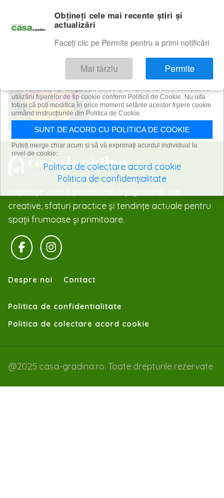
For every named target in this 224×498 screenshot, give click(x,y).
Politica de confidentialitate (65, 306)
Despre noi (30, 280)
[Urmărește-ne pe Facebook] (22, 247)
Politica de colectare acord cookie (79, 324)
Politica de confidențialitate (112, 178)
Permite (188, 64)
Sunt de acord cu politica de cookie (112, 129)
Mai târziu (126, 64)
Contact (80, 280)
